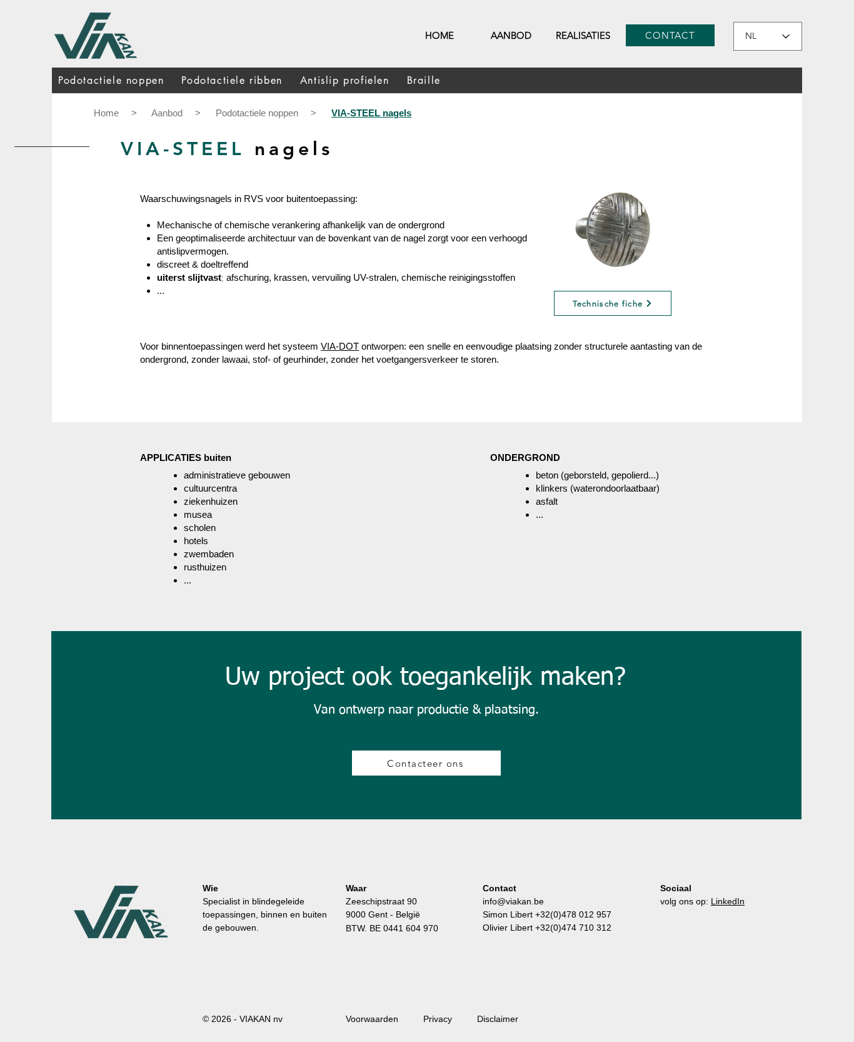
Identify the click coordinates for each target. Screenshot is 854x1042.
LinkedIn (728, 901)
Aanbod (167, 113)
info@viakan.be (513, 901)
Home (106, 113)
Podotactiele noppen (258, 113)
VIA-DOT (340, 346)
